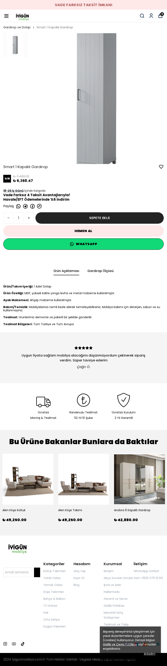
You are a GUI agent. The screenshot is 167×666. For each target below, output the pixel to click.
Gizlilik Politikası (114, 606)
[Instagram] (5, 644)
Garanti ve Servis (115, 599)
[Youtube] (14, 644)
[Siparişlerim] (151, 15)
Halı (45, 613)
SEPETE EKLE (99, 218)
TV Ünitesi (50, 606)
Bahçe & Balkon (54, 599)
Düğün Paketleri (54, 626)
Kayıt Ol (79, 578)
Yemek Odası (52, 585)
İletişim (109, 571)
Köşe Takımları (53, 592)
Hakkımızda (112, 592)
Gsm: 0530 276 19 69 (148, 578)
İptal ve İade (112, 585)
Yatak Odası (51, 578)
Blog (76, 585)
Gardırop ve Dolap (17, 27)
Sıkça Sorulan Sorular (118, 578)
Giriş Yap (80, 571)
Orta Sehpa (51, 620)
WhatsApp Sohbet (146, 571)
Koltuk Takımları (54, 571)
